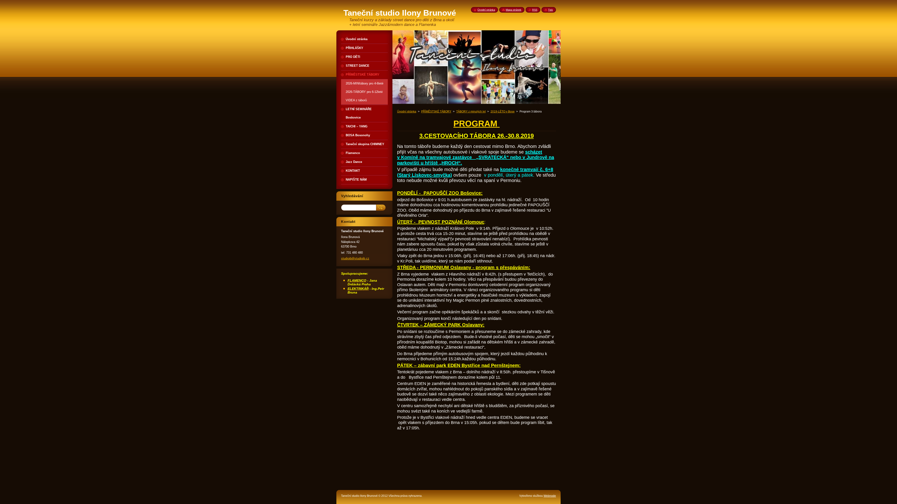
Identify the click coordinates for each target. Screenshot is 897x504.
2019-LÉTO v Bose (503, 111)
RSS (534, 9)
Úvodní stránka (406, 111)
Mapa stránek (513, 9)
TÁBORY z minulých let (471, 111)
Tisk (550, 9)
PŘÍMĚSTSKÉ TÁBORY (436, 111)
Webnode (550, 495)
